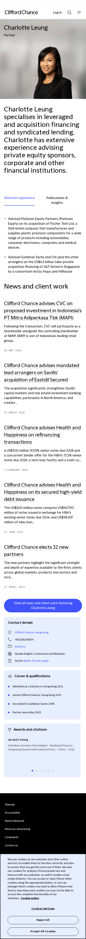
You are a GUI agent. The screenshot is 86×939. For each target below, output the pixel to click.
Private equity (40, 660)
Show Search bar (70, 11)
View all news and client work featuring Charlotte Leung (43, 605)
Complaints (12, 837)
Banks (27, 660)
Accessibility (12, 812)
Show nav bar (79, 14)
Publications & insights (57, 200)
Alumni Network (14, 821)
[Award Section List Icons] (32, 770)
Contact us (11, 845)
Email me (20, 646)
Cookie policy (30, 898)
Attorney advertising (17, 829)
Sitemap (10, 804)
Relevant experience (19, 198)
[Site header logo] (37, 12)
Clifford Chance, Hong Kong (32, 632)
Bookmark (78, 613)
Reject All (43, 920)
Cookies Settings (43, 908)
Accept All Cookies (43, 931)
